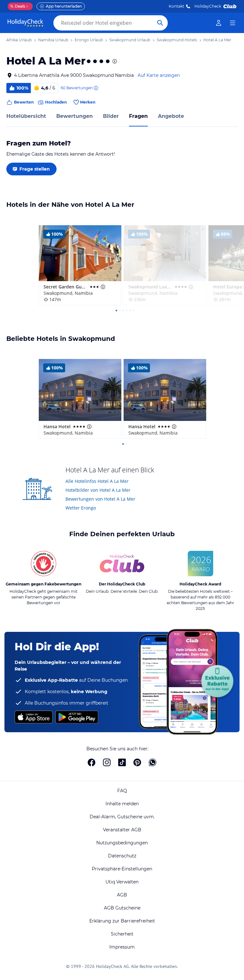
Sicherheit (122, 934)
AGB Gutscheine (122, 908)
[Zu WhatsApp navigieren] (152, 762)
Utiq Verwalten (122, 882)
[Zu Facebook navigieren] (91, 762)
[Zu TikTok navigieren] (122, 762)
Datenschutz (122, 856)
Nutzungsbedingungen (122, 843)
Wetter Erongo (80, 508)
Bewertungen (74, 116)
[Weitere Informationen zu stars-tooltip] (114, 61)
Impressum (122, 947)
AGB (122, 895)
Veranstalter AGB (122, 830)
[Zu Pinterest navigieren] (137, 762)
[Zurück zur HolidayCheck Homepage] (25, 23)
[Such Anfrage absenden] (160, 22)
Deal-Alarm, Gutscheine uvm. (122, 817)
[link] (218, 23)
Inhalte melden (122, 804)
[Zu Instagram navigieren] (107, 762)
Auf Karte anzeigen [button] (159, 75)
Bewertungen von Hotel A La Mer (100, 499)
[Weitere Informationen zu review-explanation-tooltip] (95, 88)
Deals (17, 6)
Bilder (111, 116)
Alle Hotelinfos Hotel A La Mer (97, 481)
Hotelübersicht (26, 116)
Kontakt (176, 6)
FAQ (122, 791)
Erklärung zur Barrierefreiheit (122, 921)
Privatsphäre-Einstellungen (122, 869)
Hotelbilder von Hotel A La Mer (98, 490)
